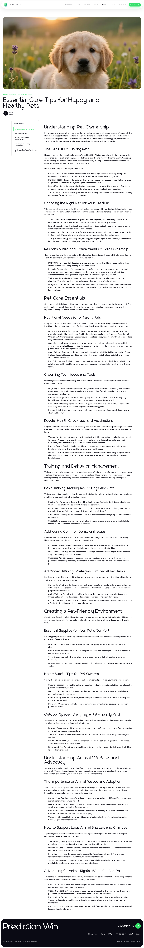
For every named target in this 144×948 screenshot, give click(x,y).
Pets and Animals (9, 94)
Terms (133, 941)
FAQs (110, 934)
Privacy (126, 941)
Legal (138, 941)
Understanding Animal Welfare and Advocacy (26, 151)
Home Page (92, 934)
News (103, 934)
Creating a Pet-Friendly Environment (22, 144)
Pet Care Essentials (21, 133)
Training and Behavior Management (22, 138)
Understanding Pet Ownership (24, 129)
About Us (119, 941)
